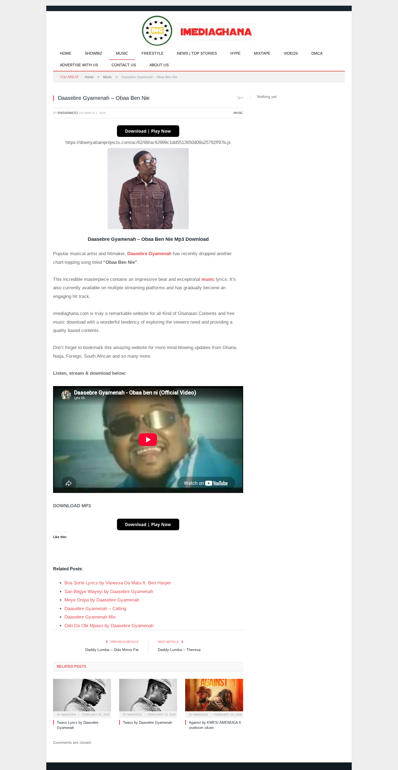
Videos (291, 53)
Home (65, 53)
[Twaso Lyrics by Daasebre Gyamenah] (82, 698)
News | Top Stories (197, 53)
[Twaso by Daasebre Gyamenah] (148, 698)
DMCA (316, 53)
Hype (235, 53)
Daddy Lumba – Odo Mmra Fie (112, 649)
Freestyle (153, 53)
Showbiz (93, 53)
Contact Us (124, 65)
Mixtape (262, 53)
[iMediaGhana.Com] (199, 29)
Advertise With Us (79, 65)
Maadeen (68, 714)
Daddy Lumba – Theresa (179, 649)
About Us (159, 65)
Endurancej (68, 112)
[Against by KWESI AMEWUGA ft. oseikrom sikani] (214, 698)
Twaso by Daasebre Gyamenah (147, 722)
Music (122, 53)
